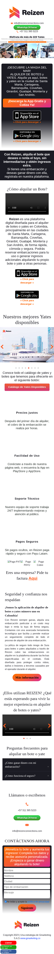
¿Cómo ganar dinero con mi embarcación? (20, 764)
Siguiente (27, 908)
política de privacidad (38, 901)
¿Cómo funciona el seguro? (20, 775)
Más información (27, 677)
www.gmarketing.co (30, 938)
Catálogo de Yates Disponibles (27, 387)
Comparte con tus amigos (6, 951)
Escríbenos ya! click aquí (6, 947)
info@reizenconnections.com (28, 23)
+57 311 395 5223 (28, 31)
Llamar (8, 942)
